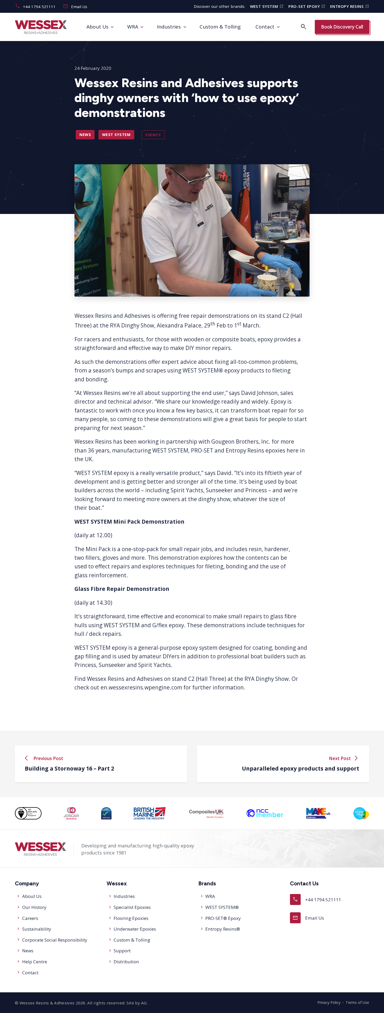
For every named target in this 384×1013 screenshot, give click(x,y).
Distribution (126, 962)
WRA (132, 26)
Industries (169, 26)
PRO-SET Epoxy (306, 6)
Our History (34, 907)
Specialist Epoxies (132, 907)
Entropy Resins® (222, 929)
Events (153, 134)
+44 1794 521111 (35, 6)
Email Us (75, 6)
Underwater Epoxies (135, 929)
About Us (97, 26)
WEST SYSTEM (267, 6)
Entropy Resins (349, 6)
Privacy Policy (328, 1002)
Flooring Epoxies (131, 918)
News (85, 134)
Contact (264, 26)
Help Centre (34, 962)
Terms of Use (357, 1002)
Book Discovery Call (342, 27)
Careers (30, 918)
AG (144, 1002)
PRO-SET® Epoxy (223, 918)
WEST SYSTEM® (222, 907)
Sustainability (36, 929)
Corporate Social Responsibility (54, 940)
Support (122, 951)
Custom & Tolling (220, 26)
